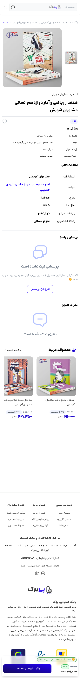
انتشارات (66, 23)
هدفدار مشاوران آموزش (24, 23)
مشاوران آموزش (49, 23)
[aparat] (37, 573)
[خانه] (76, 22)
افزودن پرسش (40, 289)
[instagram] (43, 573)
